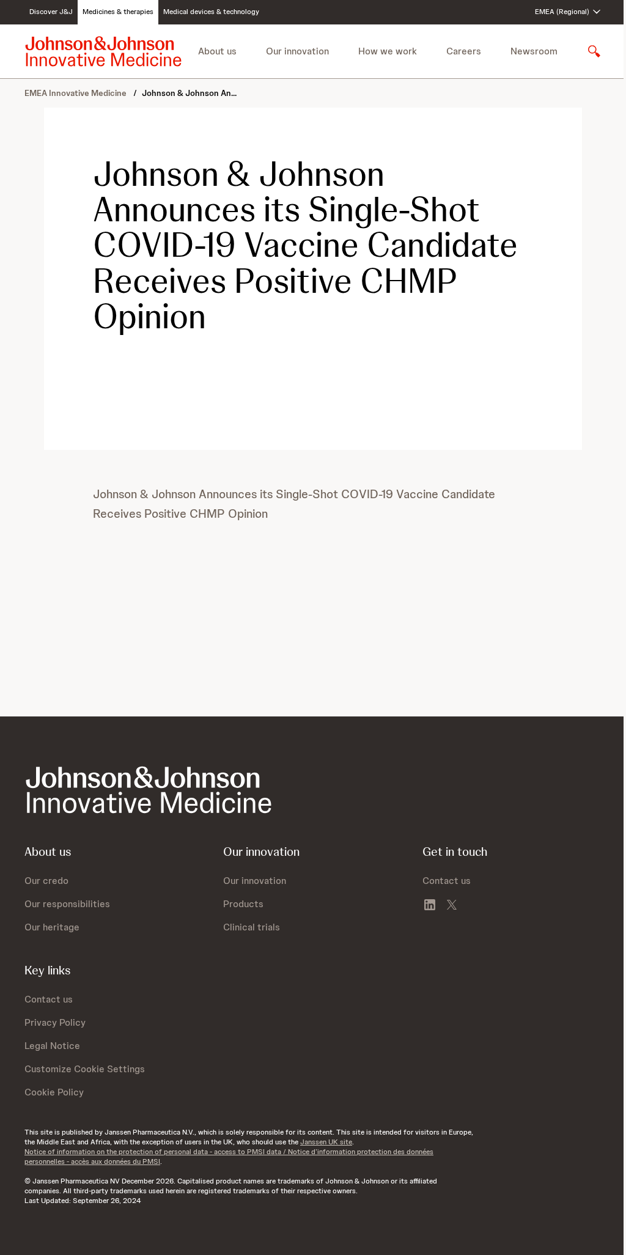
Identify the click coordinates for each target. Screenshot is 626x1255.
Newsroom (534, 51)
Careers (463, 51)
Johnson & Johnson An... (189, 93)
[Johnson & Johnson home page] (103, 51)
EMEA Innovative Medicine (76, 92)
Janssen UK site (326, 1142)
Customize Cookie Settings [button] (84, 1068)
